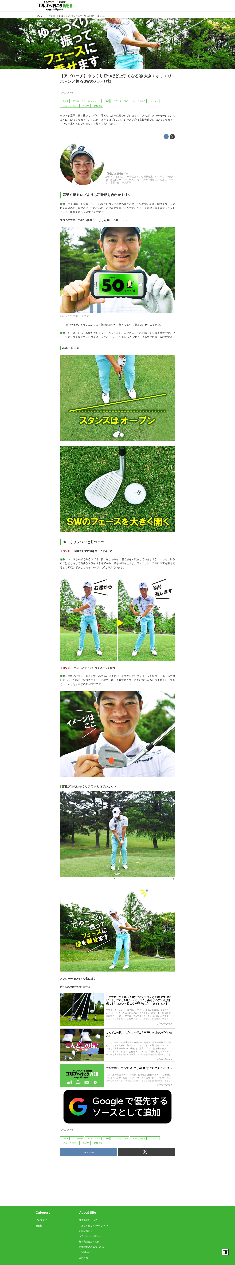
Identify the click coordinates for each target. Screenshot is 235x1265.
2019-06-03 (67, 92)
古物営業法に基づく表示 (91, 1247)
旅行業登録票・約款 (89, 1241)
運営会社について (88, 1220)
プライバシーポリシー (90, 1236)
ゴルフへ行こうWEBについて (94, 1225)
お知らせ (83, 1257)
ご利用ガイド (86, 1252)
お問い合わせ (86, 1231)
